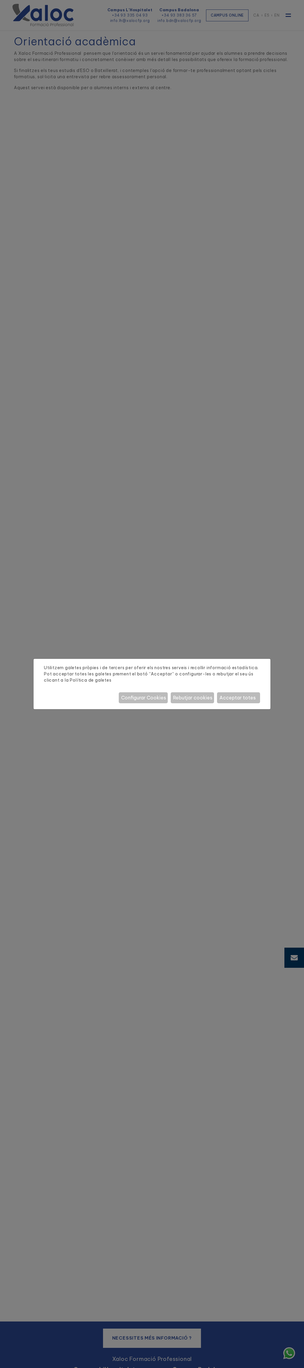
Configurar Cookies (143, 698)
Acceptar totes (237, 698)
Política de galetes (90, 680)
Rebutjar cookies (192, 698)
